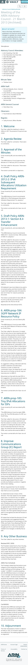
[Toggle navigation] (24, 6)
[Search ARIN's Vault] (20, 6)
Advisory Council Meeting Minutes (11, 9)
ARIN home (4, 644)
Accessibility (14, 649)
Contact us (24, 649)
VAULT (14, 2)
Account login (14, 644)
